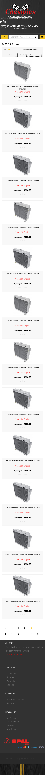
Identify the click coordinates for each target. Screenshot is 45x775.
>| (37, 633)
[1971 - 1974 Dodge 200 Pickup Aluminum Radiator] (22, 118)
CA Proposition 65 (13, 654)
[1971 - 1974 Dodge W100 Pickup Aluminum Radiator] (22, 539)
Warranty (11, 681)
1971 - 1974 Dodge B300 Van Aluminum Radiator (22, 367)
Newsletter (11, 729)
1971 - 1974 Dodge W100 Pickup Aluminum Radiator (22, 554)
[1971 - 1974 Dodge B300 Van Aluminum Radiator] (22, 352)
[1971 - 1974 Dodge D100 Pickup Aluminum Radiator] (22, 445)
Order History (13, 721)
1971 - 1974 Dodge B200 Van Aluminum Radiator (22, 274)
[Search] (36, 37)
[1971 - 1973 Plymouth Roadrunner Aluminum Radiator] (22, 71)
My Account (12, 718)
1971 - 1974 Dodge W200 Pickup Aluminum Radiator (22, 601)
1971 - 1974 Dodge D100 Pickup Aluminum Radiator (22, 461)
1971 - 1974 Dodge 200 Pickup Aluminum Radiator (22, 134)
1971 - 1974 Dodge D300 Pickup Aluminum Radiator (22, 508)
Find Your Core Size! (15, 699)
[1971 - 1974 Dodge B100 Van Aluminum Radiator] (22, 165)
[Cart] (4, 37)
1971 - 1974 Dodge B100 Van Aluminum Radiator (22, 180)
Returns (10, 677)
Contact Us (11, 673)
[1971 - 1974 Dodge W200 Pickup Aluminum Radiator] (22, 586)
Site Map (11, 684)
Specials (10, 703)
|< (5, 628)
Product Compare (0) (31, 49)
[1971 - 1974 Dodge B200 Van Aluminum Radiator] (22, 258)
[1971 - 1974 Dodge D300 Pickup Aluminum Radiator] (22, 492)
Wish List (10, 725)
